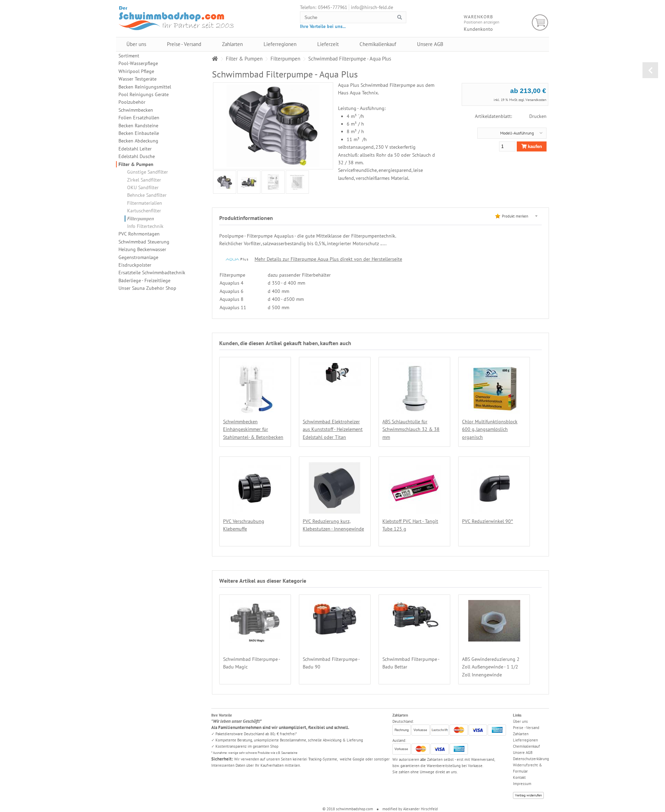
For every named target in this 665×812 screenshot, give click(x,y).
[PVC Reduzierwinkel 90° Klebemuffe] (494, 510)
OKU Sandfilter (143, 187)
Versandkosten (535, 100)
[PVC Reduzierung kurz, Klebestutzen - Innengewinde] (335, 510)
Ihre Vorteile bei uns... (323, 26)
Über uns (136, 44)
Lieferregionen (280, 44)
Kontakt (519, 777)
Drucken (538, 116)
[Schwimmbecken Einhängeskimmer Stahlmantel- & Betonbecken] (255, 410)
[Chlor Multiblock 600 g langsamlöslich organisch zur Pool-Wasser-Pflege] (494, 410)
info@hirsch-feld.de (372, 7)
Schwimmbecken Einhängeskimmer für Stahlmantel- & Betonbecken (253, 429)
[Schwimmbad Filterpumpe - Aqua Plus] (224, 182)
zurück (650, 70)
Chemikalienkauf (378, 44)
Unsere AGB (430, 44)
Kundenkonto (478, 29)
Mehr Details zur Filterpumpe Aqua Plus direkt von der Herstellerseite (328, 259)
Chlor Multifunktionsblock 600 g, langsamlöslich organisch (489, 429)
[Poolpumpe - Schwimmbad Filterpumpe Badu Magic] (255, 639)
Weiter (213, 181)
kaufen (534, 146)
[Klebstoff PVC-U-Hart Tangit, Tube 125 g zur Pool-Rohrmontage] (415, 510)
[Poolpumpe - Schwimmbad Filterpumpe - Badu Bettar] (415, 629)
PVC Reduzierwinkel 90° (487, 521)
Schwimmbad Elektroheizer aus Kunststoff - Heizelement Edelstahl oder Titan (333, 429)
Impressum (522, 783)
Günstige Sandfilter (147, 172)
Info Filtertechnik (145, 226)
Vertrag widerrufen (528, 795)
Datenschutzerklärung (531, 758)
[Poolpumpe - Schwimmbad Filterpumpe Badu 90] (335, 633)
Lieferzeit (328, 44)
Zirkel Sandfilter (144, 180)
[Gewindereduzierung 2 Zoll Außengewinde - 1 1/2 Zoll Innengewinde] (494, 638)
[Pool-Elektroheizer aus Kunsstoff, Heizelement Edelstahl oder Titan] (335, 382)
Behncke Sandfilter (147, 195)
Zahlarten (232, 44)
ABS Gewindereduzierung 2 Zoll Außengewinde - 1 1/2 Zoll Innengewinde (491, 667)
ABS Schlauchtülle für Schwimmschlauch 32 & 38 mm (411, 429)
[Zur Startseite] (215, 58)
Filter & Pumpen (135, 164)
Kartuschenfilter (144, 210)
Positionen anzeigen (481, 22)
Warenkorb (540, 22)
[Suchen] (399, 17)
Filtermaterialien (144, 203)
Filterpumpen (140, 218)
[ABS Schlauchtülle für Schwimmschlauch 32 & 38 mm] (414, 410)
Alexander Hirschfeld (420, 808)
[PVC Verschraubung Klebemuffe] (255, 510)
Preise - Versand (184, 44)
